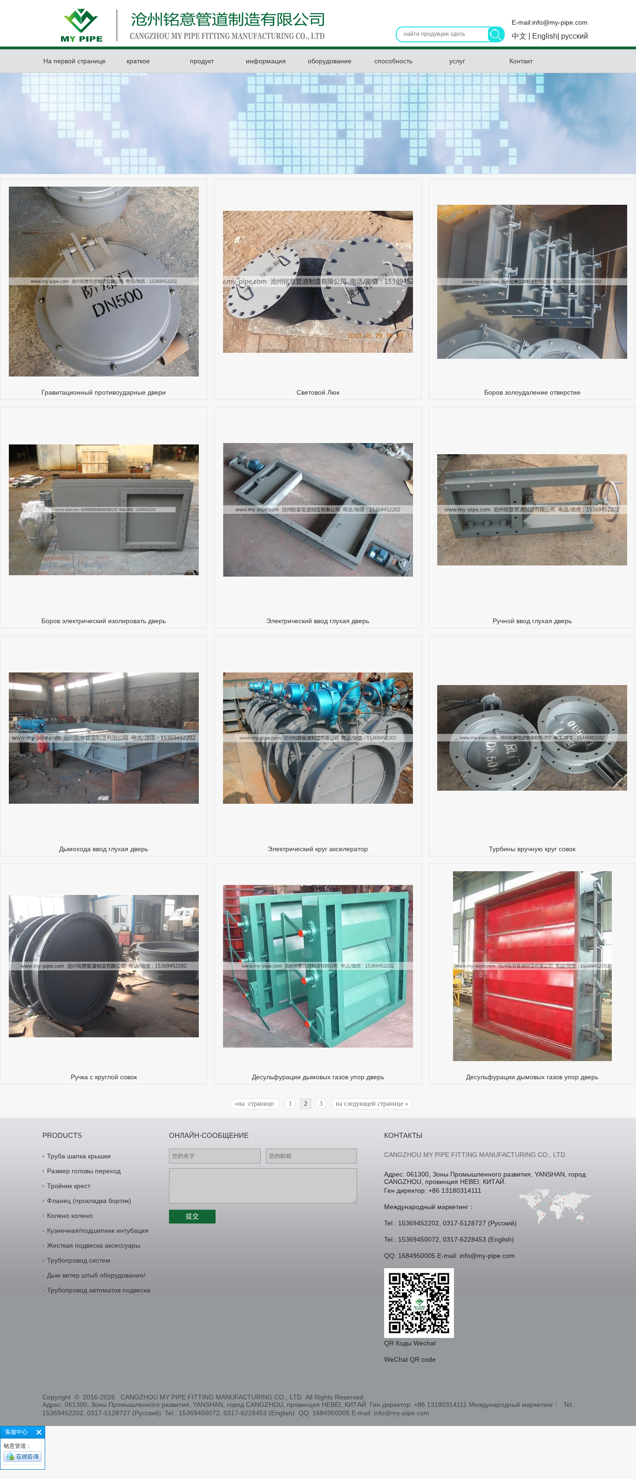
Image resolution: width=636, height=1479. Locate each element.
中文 (520, 36)
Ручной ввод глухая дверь (532, 621)
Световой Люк (318, 392)
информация (266, 61)
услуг (457, 61)
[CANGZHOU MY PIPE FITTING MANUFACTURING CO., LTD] (190, 43)
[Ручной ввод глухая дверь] (532, 563)
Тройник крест (68, 1186)
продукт (202, 61)
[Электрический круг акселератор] (318, 801)
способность (393, 61)
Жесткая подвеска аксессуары (93, 1245)
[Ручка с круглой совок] (104, 1035)
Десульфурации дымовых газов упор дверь (318, 1077)
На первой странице (74, 61)
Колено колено (70, 1215)
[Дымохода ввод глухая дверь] (104, 801)
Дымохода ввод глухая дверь (103, 849)
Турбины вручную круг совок (532, 849)
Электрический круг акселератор (318, 849)
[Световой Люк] (318, 350)
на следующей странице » (372, 1103)
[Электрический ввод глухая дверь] (318, 574)
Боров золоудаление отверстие (532, 392)
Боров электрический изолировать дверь (103, 621)
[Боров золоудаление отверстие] (532, 356)
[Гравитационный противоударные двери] (104, 374)
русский (573, 36)
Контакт (521, 61)
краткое (138, 61)
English (543, 36)
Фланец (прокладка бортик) (89, 1200)
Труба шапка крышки (79, 1156)
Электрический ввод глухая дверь (317, 621)
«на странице (255, 1103)
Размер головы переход (84, 1171)
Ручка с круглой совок (104, 1077)
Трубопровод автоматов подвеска (98, 1290)
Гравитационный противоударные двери (103, 392)
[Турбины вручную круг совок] (532, 788)
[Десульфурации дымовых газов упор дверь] (318, 1045)
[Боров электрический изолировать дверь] (104, 573)
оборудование (330, 61)
